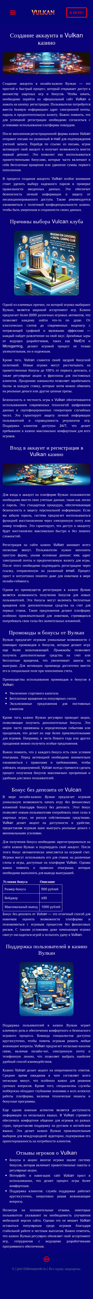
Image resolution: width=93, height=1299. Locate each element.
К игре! (76, 12)
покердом (67, 124)
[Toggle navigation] (13, 12)
